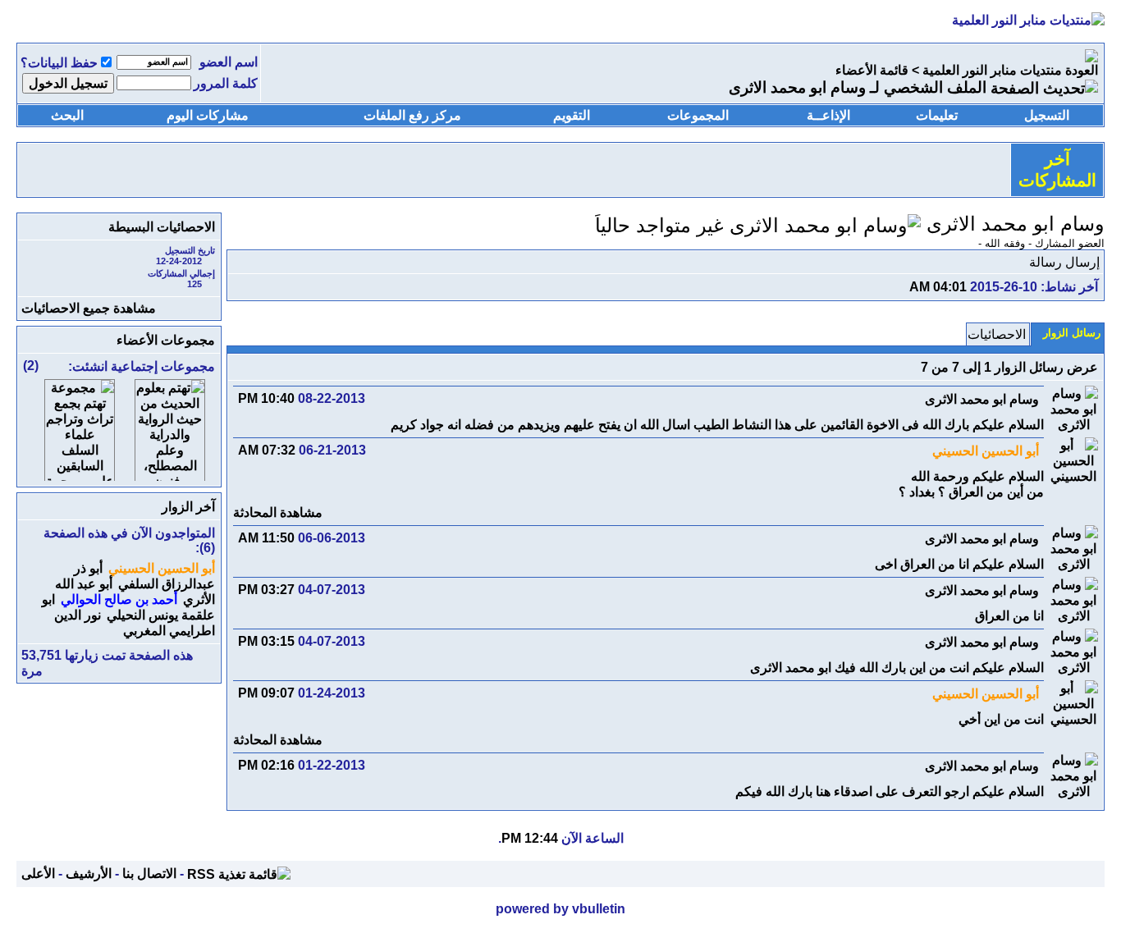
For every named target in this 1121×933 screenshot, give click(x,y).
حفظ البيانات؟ (59, 63)
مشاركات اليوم (208, 115)
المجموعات (698, 115)
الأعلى (38, 873)
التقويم (571, 115)
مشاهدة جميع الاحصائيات (88, 308)
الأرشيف (89, 873)
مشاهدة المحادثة (278, 512)
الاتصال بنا (149, 873)
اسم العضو (228, 62)
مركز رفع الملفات (412, 115)
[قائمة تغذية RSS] (239, 873)
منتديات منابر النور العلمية (992, 70)
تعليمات (937, 115)
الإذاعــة (828, 115)
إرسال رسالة (1064, 262)
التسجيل (1046, 115)
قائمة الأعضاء (871, 70)
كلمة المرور (226, 83)
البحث (67, 115)
